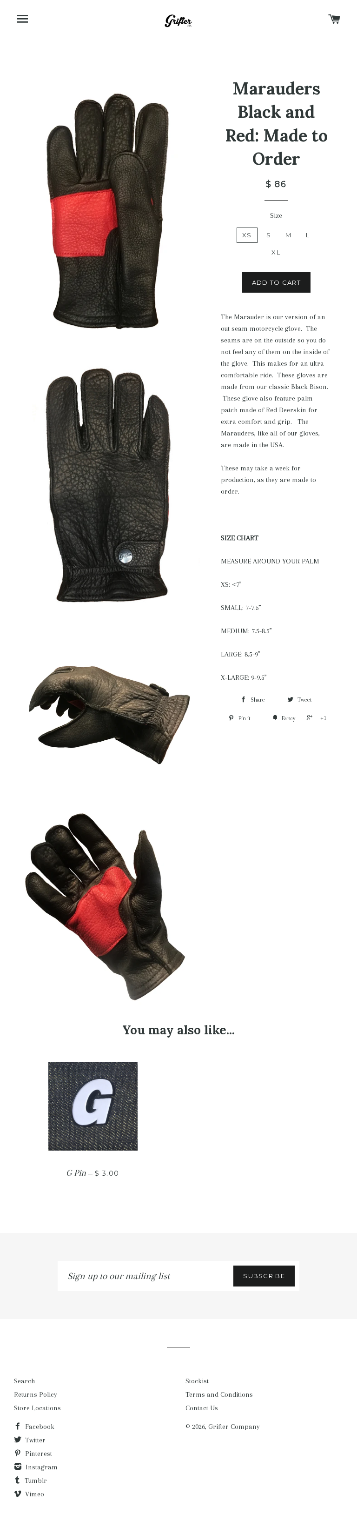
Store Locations (37, 1408)
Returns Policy (35, 1394)
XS (247, 235)
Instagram (41, 1467)
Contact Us (201, 1408)
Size (276, 215)
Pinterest (37, 1453)
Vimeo (33, 1494)
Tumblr (35, 1480)
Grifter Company (234, 1426)
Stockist (197, 1381)
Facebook (38, 1426)
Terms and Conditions (219, 1394)
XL (275, 252)
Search (24, 1381)
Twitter (34, 1440)
